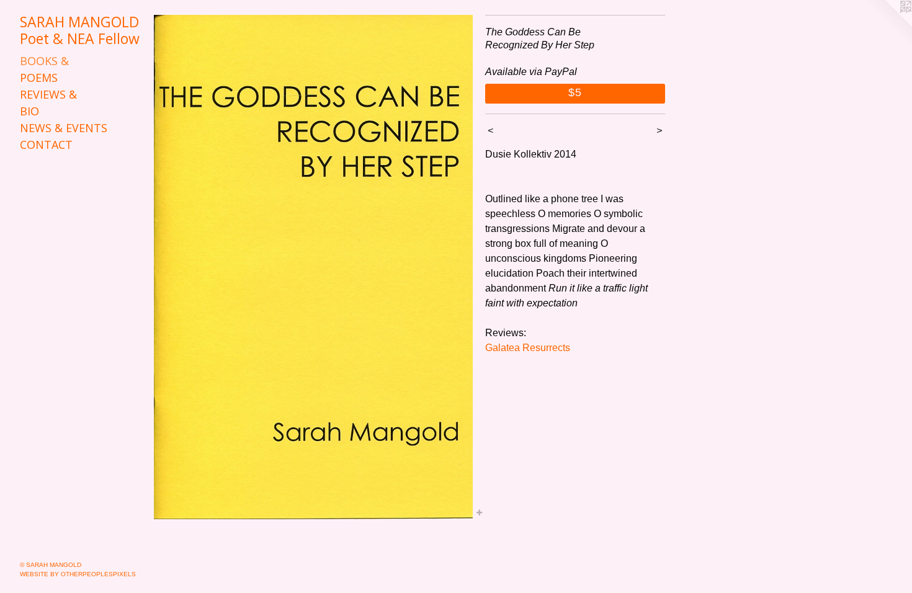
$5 (575, 92)
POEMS (39, 77)
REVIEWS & (48, 94)
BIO (29, 111)
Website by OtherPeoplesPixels (78, 574)
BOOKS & (44, 60)
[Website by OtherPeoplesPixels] (887, 25)
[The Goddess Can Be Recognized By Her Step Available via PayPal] (313, 267)
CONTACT (46, 144)
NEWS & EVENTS (63, 127)
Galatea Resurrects (527, 347)
